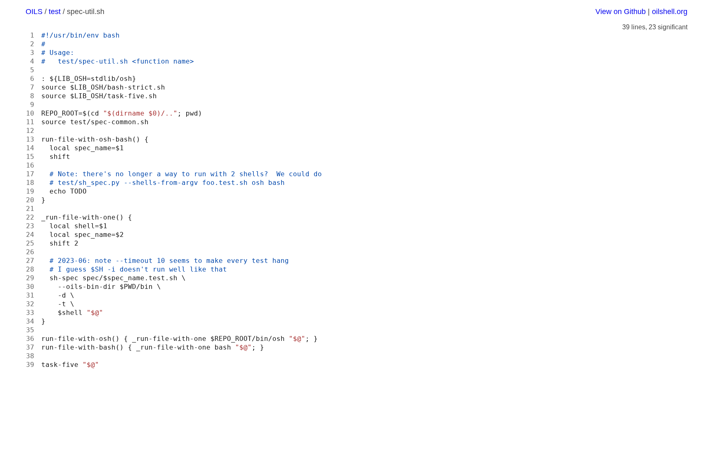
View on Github (620, 11)
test (55, 11)
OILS (34, 11)
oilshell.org (669, 11)
